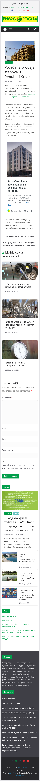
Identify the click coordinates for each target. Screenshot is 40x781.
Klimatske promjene (9, 617)
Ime (4, 428)
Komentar (7, 397)
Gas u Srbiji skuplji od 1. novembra (19, 236)
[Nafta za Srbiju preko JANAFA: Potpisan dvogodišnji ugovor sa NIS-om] (20, 301)
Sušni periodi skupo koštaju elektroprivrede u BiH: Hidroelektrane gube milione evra (27, 559)
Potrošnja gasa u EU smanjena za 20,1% (15, 364)
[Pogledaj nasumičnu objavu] (35, 29)
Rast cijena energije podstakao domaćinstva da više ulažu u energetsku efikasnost (26, 595)
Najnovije (8, 513)
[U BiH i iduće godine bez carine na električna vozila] (20, 263)
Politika (16, 513)
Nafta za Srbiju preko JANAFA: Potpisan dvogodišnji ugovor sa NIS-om (20, 324)
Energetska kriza (8, 620)
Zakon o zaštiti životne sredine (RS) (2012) (18, 713)
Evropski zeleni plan (9, 699)
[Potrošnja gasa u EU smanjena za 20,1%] (20, 342)
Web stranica (7, 450)
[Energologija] (5, 29)
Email (5, 439)
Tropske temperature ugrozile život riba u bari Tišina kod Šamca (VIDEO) (27, 577)
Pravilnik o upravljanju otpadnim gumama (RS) (19, 733)
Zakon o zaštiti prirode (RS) (12, 703)
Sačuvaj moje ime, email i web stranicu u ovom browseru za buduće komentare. (19, 467)
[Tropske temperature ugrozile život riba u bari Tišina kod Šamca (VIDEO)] (9, 578)
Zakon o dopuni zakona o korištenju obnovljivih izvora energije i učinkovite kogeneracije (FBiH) (16, 748)
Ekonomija (8, 62)
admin (21, 81)
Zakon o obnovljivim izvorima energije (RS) (18, 708)
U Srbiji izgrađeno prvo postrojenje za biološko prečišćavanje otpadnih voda (19, 244)
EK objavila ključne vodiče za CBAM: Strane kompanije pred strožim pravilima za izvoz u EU (19, 524)
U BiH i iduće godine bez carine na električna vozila (18, 285)
